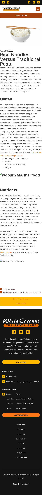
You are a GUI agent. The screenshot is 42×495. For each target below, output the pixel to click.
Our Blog (21, 448)
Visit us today (6, 252)
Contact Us (21, 453)
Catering (21, 434)
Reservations (21, 439)
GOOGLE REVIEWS (21, 457)
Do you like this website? (21, 484)
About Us (21, 443)
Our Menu (21, 429)
